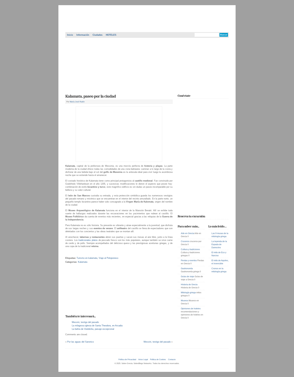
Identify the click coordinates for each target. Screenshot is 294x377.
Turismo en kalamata (87, 258)
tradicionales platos (88, 240)
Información (82, 35)
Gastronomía (187, 268)
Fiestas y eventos (189, 260)
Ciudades (97, 35)
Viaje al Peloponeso (108, 258)
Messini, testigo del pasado (85, 322)
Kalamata (82, 262)
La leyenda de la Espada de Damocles (219, 244)
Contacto (172, 359)
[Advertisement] (147, 65)
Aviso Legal (143, 359)
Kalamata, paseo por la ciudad (90, 96)
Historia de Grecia (189, 284)
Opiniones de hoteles (191, 308)
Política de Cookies (158, 359)
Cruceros (185, 241)
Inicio (70, 35)
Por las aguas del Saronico (80, 341)
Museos (184, 300)
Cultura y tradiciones (190, 249)
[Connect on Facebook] (185, 103)
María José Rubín (77, 102)
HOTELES (111, 35)
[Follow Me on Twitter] (180, 103)
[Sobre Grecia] (147, 28)
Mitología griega (188, 292)
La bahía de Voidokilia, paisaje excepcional (93, 329)
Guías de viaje (187, 276)
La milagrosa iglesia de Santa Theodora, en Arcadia (97, 325)
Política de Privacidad (127, 359)
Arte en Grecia (187, 233)
